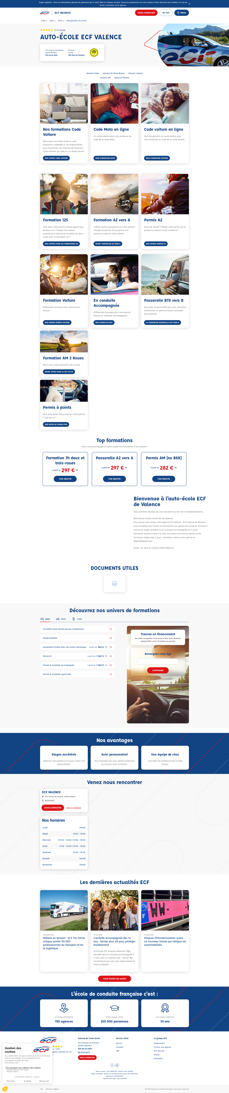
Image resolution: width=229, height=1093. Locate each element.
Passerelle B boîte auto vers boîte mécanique (75, 647)
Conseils (119, 1047)
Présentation (159, 1043)
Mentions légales (52, 1089)
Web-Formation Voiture (157, 158)
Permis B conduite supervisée (57, 674)
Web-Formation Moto (105, 158)
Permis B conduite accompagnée (75, 665)
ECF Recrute (159, 1051)
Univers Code (92, 73)
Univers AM (105, 77)
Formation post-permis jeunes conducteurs (63, 629)
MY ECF (165, 12)
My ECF (119, 1043)
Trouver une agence (162, 1047)
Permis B (75, 656)
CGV (41, 1089)
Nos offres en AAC (104, 322)
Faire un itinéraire (73, 808)
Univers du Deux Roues (114, 73)
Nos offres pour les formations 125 (61, 244)
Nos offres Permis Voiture (57, 322)
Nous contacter (146, 12)
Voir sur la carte (51, 55)
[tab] (45, 619)
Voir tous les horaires (76, 55)
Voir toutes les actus (114, 978)
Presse (156, 1055)
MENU (183, 12)
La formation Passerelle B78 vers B (162, 322)
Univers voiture (135, 73)
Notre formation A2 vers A (107, 244)
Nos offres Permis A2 (156, 244)
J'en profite (65, 479)
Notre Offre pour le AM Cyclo (59, 372)
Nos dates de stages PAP (56, 424)
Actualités (158, 1058)
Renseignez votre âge (158, 653)
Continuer (157, 670)
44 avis (62, 30)
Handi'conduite (50, 638)
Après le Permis (121, 77)
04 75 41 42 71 (50, 800)
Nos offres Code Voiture (56, 158)
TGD (117, 1051)
